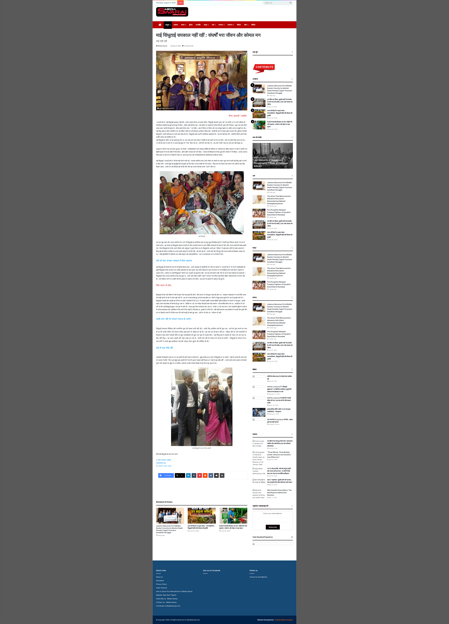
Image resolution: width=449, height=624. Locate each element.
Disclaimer (160, 580)
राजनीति (198, 25)
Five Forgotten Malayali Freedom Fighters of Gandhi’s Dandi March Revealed (279, 212)
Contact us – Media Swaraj (166, 602)
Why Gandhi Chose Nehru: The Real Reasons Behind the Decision (279, 492)
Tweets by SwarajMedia (258, 577)
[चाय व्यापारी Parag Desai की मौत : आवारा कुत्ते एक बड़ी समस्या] (259, 422)
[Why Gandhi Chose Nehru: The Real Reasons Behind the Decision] (259, 494)
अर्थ (213, 25)
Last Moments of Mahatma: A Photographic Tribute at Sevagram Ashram (271, 163)
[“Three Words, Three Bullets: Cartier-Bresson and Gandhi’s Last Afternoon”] (259, 458)
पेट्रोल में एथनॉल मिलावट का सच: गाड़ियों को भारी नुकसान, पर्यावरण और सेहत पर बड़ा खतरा (279, 124)
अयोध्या (176, 25)
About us (159, 577)
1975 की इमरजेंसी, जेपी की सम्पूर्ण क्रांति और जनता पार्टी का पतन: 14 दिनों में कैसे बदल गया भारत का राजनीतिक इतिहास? (279, 471)
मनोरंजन (230, 25)
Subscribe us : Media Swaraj (166, 599)
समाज (183, 25)
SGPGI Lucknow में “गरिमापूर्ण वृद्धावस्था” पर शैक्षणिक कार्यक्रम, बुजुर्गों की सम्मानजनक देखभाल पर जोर (279, 389)
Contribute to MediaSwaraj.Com (168, 606)
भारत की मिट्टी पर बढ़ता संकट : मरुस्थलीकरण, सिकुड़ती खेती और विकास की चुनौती (279, 113)
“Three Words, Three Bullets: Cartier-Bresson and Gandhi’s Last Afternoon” (279, 454)
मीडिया (239, 25)
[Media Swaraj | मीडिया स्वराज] (172, 12)
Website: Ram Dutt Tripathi (166, 595)
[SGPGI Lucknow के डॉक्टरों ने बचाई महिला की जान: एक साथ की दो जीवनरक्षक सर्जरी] (259, 401)
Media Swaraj (162, 46)
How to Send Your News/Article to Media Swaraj (174, 591)
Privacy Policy (161, 584)
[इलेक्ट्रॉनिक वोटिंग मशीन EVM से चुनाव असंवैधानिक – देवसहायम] (259, 412)
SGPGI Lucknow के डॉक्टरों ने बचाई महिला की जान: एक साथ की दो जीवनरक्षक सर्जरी (279, 400)
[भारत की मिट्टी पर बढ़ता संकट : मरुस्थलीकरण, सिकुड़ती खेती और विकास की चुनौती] (202, 516)
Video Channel (161, 588)
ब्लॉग (245, 25)
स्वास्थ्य (221, 25)
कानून (205, 25)
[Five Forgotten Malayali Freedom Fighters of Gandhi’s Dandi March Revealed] (259, 213)
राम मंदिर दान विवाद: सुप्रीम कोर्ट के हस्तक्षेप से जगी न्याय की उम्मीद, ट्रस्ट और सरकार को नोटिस (279, 101)
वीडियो (253, 25)
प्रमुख (167, 25)
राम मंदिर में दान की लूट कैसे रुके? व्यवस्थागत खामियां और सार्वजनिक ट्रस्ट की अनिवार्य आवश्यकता (280, 443)
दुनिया (190, 25)
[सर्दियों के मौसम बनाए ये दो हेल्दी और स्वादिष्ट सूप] (259, 379)
